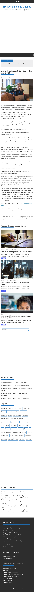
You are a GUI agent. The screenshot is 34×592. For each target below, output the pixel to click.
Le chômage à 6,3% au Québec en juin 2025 (26, 217)
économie (17, 209)
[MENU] (32, 55)
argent (20, 408)
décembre (25, 415)
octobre (20, 429)
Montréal (7, 429)
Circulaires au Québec (9, 531)
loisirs (15, 425)
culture (10, 415)
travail (16, 439)
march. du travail (26, 425)
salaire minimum (19, 435)
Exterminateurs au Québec (10, 537)
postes (3, 432)
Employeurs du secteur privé (11, 576)
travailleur (22, 439)
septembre (4, 439)
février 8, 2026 (5, 280)
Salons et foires (7, 580)
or (30, 429)
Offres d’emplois (7, 578)
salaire (11, 435)
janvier (29, 422)
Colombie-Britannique (13, 412)
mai (20, 425)
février (21, 418)
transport (10, 439)
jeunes (9, 211)
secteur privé (28, 435)
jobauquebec (13, 77)
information (23, 422)
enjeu (7, 418)
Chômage (11, 209)
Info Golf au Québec (8, 539)
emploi (21, 209)
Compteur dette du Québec (11, 533)
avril (25, 408)
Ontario (26, 429)
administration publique (7, 408)
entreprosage (14, 418)
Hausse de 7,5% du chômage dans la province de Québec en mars (8, 218)
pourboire (8, 432)
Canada (30, 408)
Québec (14, 211)
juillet (7, 425)
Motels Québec (7, 545)
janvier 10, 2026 (6, 314)
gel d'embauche (27, 209)
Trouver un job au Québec (17, 6)
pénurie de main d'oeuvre (19, 432)
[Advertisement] (17, 33)
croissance (4, 415)
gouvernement (4, 211)
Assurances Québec (8, 527)
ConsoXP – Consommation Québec (13, 535)
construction (23, 412)
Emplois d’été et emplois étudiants (13, 574)
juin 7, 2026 (5, 249)
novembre (14, 429)
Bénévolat (6, 570)
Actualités (4, 209)
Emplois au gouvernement (10, 572)
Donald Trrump (17, 415)
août (16, 408)
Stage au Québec (8, 582)
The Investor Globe (8, 547)
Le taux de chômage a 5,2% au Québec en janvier (15, 385)
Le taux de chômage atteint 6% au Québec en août (15, 398)
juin (11, 425)
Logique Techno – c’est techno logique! (14, 541)
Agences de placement (9, 568)
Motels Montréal (7, 543)
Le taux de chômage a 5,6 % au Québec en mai (14, 382)
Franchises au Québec (9, 556)
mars (2, 429)
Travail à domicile (8, 558)
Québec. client (4, 435)
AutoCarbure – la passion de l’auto (12, 529)
